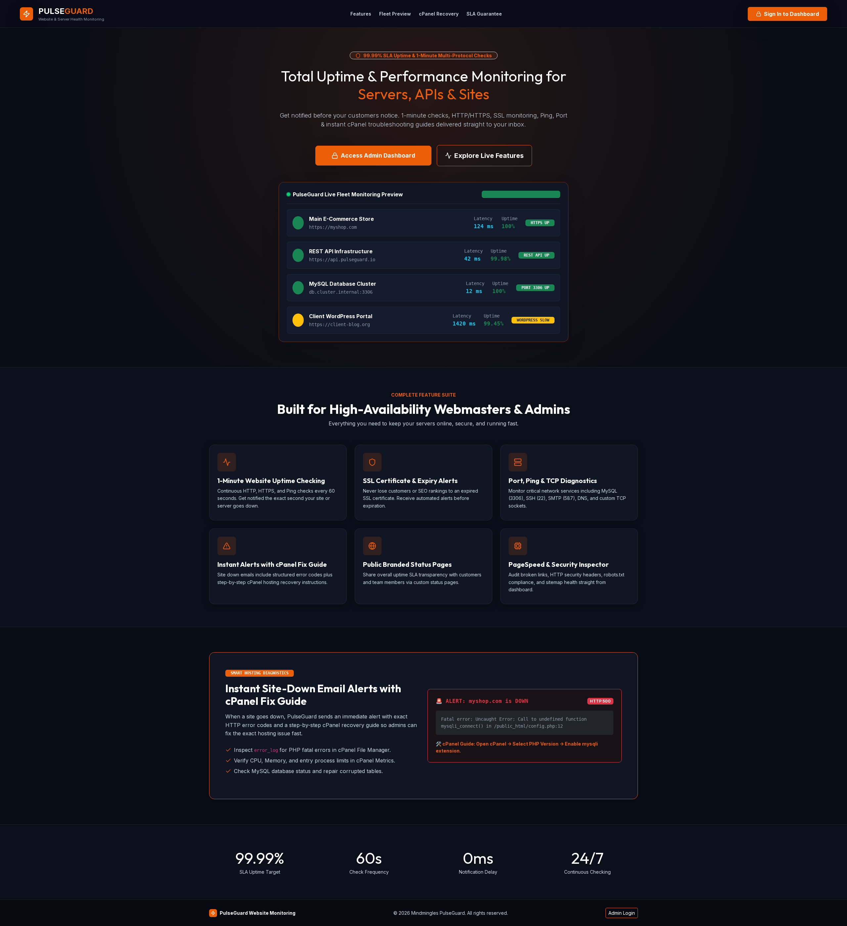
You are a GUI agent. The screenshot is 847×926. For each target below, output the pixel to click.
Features (360, 14)
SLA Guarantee (484, 14)
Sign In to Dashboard (791, 14)
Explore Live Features (489, 156)
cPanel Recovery (439, 14)
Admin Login (621, 913)
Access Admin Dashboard (378, 155)
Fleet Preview (395, 14)
